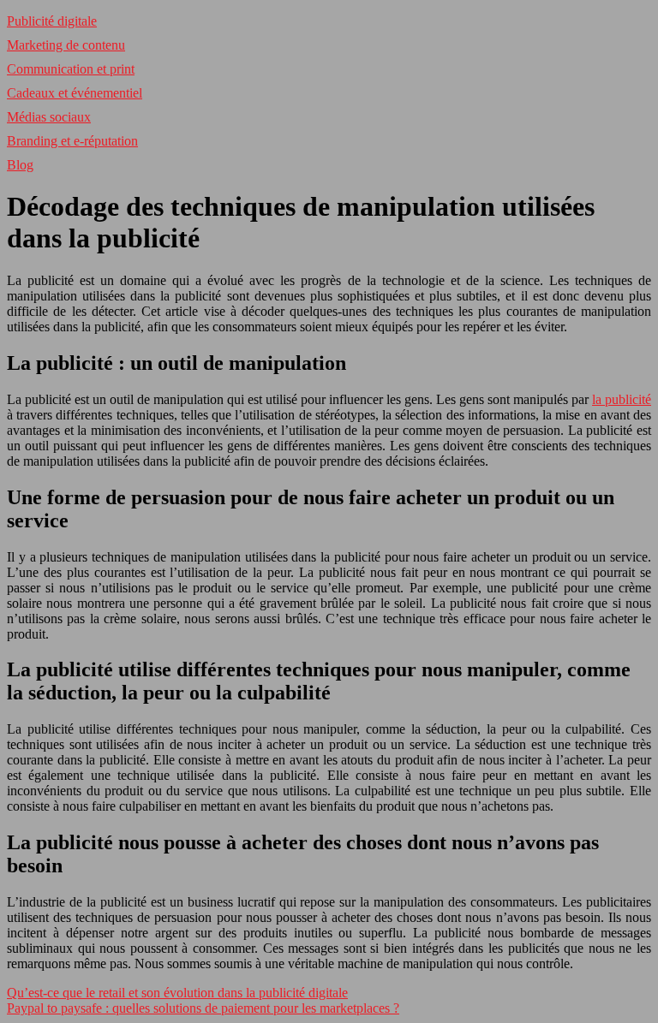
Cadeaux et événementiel (74, 93)
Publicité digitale (52, 21)
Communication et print (71, 69)
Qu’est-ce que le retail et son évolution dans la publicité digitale (177, 992)
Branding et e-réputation (72, 141)
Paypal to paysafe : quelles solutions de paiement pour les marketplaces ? (203, 1008)
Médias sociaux (49, 117)
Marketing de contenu (66, 45)
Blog (20, 165)
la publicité (621, 399)
